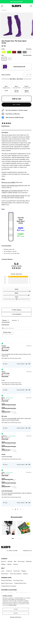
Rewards (10, 561)
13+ (9, 59)
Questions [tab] (14, 320)
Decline (16, 613)
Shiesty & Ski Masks (6, 580)
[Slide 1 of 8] (9, 528)
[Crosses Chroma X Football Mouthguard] (9, 528)
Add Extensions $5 (19, 66)
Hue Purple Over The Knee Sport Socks (11, 358)
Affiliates (3, 564)
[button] (27, 363)
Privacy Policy (12, 605)
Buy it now (16, 104)
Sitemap (25, 573)
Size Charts (17, 571)
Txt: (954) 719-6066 (12, 550)
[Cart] (31, 6)
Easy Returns (4, 573)
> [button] (20, 509)
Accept (15, 609)
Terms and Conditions (16, 573)
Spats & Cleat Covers (7, 583)
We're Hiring (21, 561)
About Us (3, 561)
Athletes (9, 564)
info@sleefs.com (27, 550)
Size (16, 55)
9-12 (4, 59)
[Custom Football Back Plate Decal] (24, 528)
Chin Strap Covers (18, 580)
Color (16, 49)
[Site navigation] (2, 6)
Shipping (23, 571)
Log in (2, 571)
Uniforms (15, 564)
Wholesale (29, 561)
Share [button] (5, 363)
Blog (15, 561)
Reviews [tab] (4, 320)
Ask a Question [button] (17, 314)
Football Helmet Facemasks (8, 586)
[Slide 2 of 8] (23, 528)
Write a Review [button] (17, 309)
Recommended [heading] (16, 517)
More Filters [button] (8, 332)
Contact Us (9, 571)
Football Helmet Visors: (20, 583)
